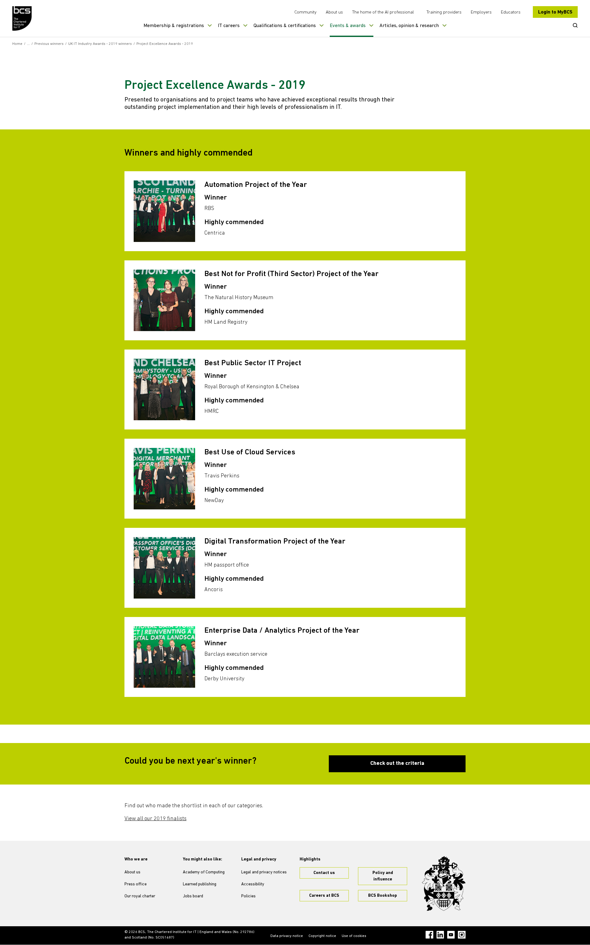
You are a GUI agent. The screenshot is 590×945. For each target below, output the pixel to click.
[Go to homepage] (22, 18)
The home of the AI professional (383, 12)
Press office (135, 884)
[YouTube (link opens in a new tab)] (451, 935)
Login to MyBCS (555, 12)
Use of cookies (354, 936)
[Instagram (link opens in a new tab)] (462, 935)
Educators (511, 12)
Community (305, 12)
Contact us (324, 873)
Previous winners (49, 44)
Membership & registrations (174, 25)
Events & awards (348, 25)
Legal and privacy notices (264, 872)
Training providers (444, 12)
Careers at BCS (324, 895)
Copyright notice (322, 936)
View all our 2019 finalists (155, 819)
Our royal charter (139, 896)
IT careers (229, 25)
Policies (248, 896)
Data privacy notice (286, 936)
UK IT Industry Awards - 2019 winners (100, 44)
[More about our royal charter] (444, 883)
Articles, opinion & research (409, 25)
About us (334, 12)
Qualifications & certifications (285, 25)
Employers (481, 12)
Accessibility (252, 884)
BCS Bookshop (382, 895)
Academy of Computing (204, 872)
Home (17, 44)
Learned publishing (199, 884)
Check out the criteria (397, 763)
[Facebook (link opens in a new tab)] (429, 935)
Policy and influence (382, 876)
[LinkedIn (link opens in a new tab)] (440, 935)
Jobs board (193, 896)
